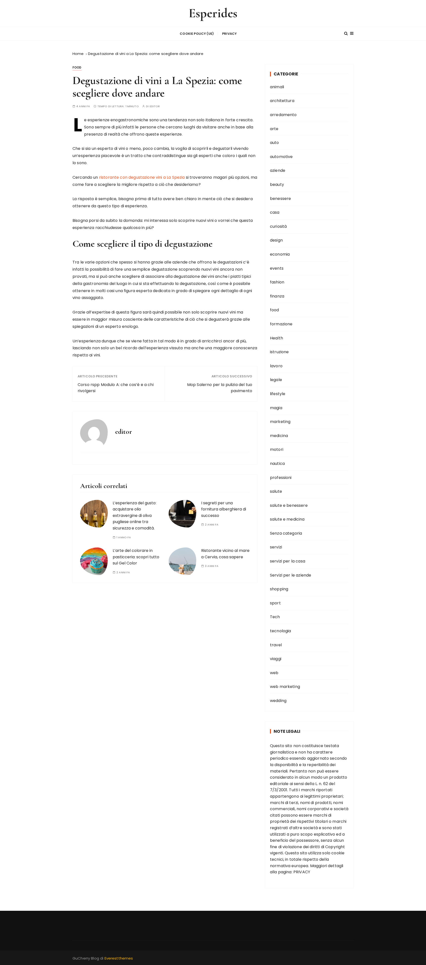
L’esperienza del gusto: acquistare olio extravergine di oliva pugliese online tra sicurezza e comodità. (134, 515)
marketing (280, 421)
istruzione (279, 352)
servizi (276, 547)
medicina (279, 436)
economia (280, 254)
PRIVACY (301, 872)
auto (274, 142)
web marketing (285, 686)
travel (276, 645)
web (274, 673)
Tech (275, 617)
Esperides (213, 13)
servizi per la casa (287, 561)
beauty (277, 184)
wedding (278, 700)
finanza (277, 296)
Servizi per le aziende (290, 575)
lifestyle (277, 394)
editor (155, 106)
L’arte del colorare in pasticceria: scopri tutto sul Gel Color (136, 557)
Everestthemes (119, 958)
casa (275, 212)
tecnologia (280, 631)
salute (276, 491)
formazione (281, 324)
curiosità (278, 226)
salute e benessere (289, 505)
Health (276, 338)
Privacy (229, 33)
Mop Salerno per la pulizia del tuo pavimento (219, 388)
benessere (280, 198)
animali (277, 87)
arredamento (283, 115)
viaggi (275, 659)
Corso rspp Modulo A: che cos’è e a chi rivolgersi (116, 388)
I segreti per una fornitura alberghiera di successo (223, 509)
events (277, 268)
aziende (277, 170)
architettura (282, 101)
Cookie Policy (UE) (197, 33)
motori (276, 449)
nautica (277, 463)
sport (275, 603)
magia (276, 408)
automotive (281, 156)
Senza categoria (286, 533)
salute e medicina (287, 519)
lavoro (276, 366)
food (77, 67)
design (276, 240)
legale (276, 380)
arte (274, 129)
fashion (277, 282)
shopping (279, 589)
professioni (281, 477)
